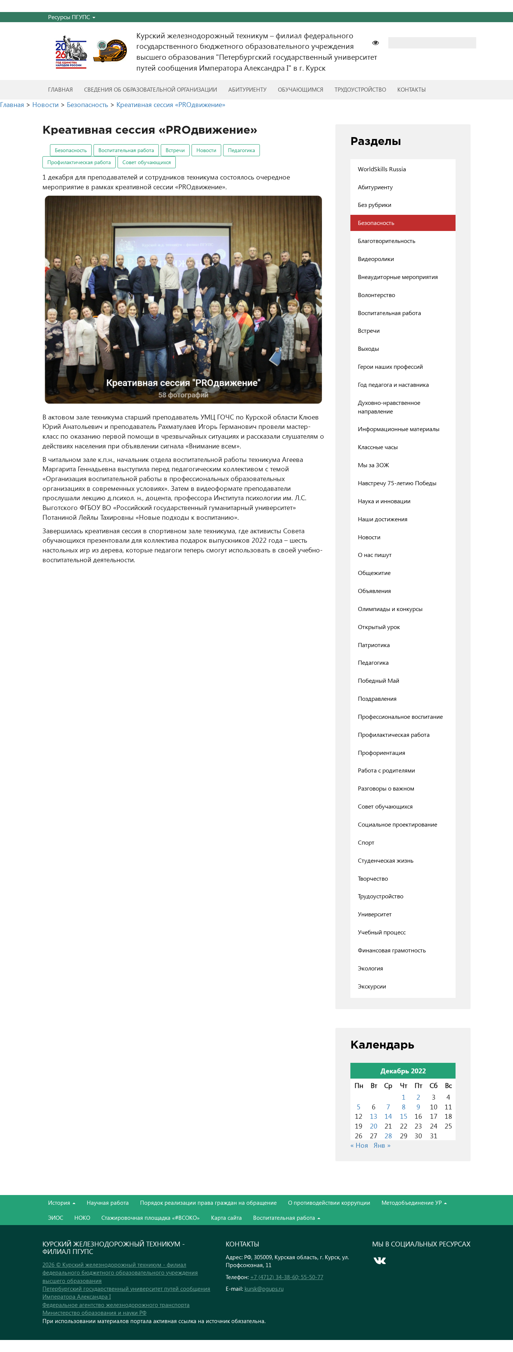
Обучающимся (300, 89)
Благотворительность (386, 240)
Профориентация (381, 752)
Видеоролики (376, 259)
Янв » (382, 1145)
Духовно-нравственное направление (389, 406)
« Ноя (359, 1145)
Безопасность (71, 150)
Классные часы (378, 447)
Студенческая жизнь (385, 860)
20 (373, 1125)
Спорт (366, 842)
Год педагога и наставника (393, 384)
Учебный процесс (382, 932)
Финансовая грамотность (392, 950)
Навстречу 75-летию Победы (397, 483)
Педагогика (241, 150)
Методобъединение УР (412, 1202)
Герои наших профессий (390, 366)
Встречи (175, 150)
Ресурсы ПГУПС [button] (70, 17)
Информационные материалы (398, 429)
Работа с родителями (386, 770)
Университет (375, 914)
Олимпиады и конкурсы (390, 609)
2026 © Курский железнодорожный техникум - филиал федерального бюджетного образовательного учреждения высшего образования (120, 1272)
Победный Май (378, 680)
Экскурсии (372, 986)
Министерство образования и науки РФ (94, 1312)
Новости (206, 150)
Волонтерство (376, 295)
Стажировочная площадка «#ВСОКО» (150, 1217)
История (60, 1202)
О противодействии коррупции (329, 1202)
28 (388, 1135)
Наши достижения (382, 519)
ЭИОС (55, 1217)
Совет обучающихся (146, 162)
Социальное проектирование (397, 824)
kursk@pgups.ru (264, 1288)
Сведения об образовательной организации (150, 89)
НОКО (82, 1217)
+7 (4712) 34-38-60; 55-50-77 (286, 1277)
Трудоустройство (360, 89)
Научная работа (108, 1202)
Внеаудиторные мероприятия (398, 277)
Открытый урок (379, 627)
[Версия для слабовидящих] (379, 42)
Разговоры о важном (386, 788)
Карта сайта (226, 1217)
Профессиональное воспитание (400, 716)
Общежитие (374, 572)
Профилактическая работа (79, 162)
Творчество (373, 878)
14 (388, 1116)
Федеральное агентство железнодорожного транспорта (116, 1304)
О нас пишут (375, 554)
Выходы (368, 348)
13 (373, 1116)
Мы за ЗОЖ (373, 465)
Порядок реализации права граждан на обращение (208, 1202)
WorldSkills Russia (382, 169)
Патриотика (374, 645)
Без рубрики (374, 204)
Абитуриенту (247, 89)
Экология (370, 968)
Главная (60, 89)
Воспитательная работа (126, 150)
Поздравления (377, 698)
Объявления (374, 591)
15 (403, 1116)
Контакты (411, 89)
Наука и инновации (384, 501)
